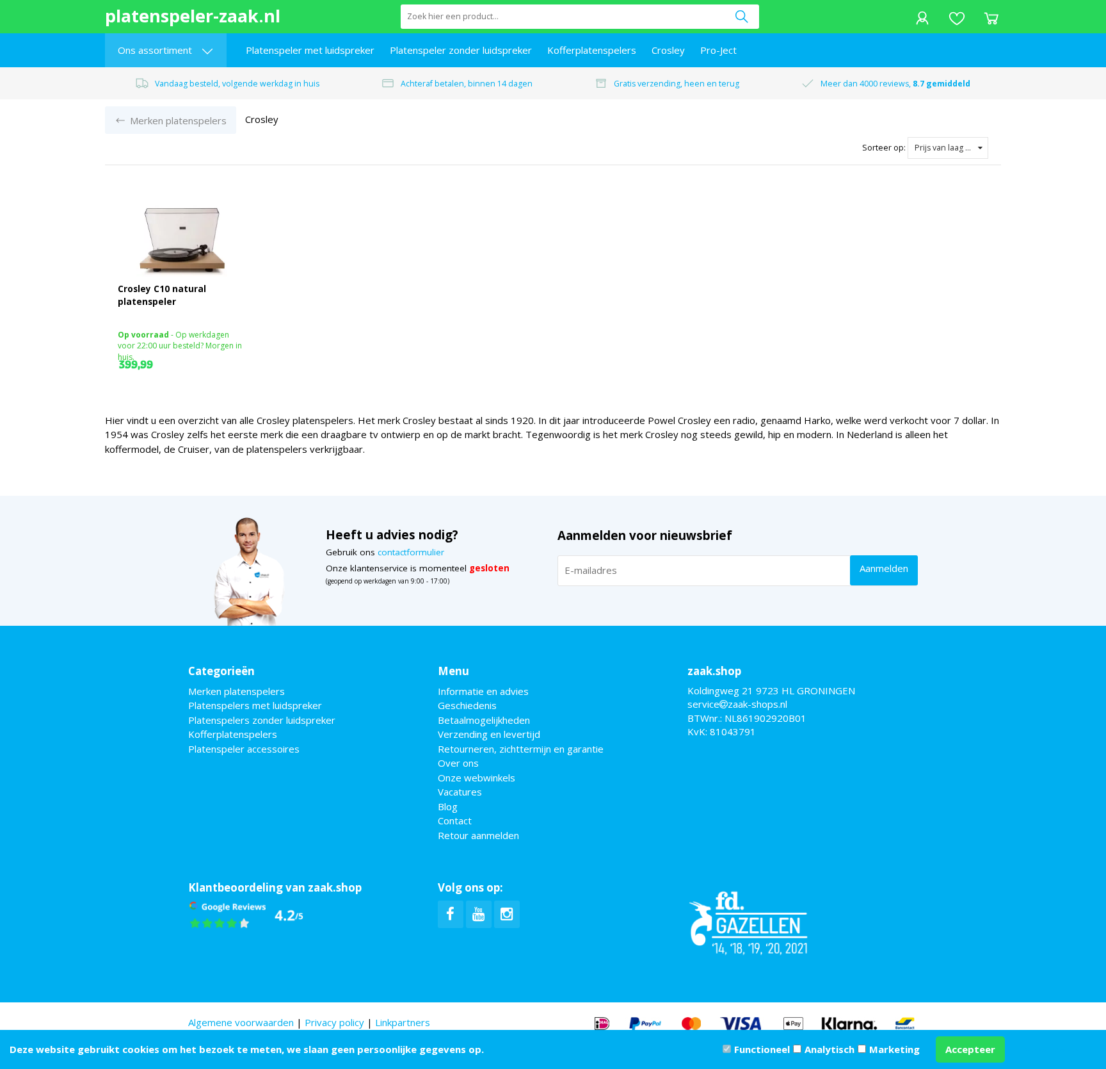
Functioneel (762, 1049)
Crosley (668, 50)
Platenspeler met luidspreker (310, 50)
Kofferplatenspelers (591, 50)
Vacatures (460, 791)
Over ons (458, 762)
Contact (455, 820)
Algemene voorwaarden (241, 1022)
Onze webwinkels (476, 777)
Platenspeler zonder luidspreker (461, 50)
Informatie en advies (483, 691)
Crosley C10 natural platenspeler (162, 295)
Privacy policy (334, 1022)
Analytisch (829, 1049)
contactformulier (411, 552)
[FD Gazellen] (748, 921)
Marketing (894, 1049)
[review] (246, 914)
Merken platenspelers (236, 691)
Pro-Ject (718, 50)
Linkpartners (402, 1022)
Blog (448, 806)
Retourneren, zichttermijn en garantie (521, 748)
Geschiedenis (467, 705)
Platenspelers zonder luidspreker (261, 720)
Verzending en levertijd (489, 734)
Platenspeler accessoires (244, 748)
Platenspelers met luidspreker (255, 705)
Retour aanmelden (478, 835)
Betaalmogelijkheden (484, 720)
